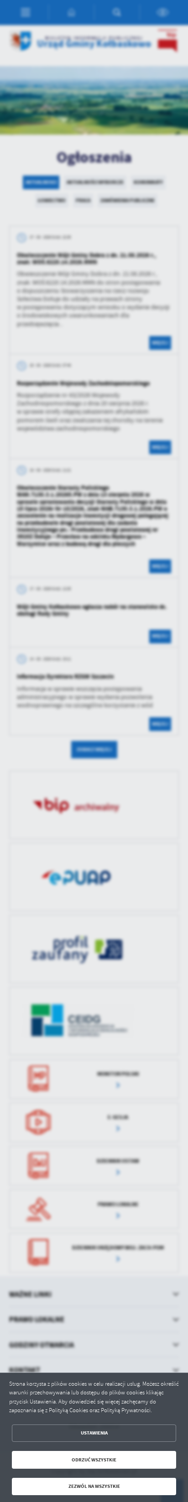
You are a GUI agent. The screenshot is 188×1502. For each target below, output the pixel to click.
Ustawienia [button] (94, 1432)
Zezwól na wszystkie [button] (94, 1486)
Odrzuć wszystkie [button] (94, 1459)
